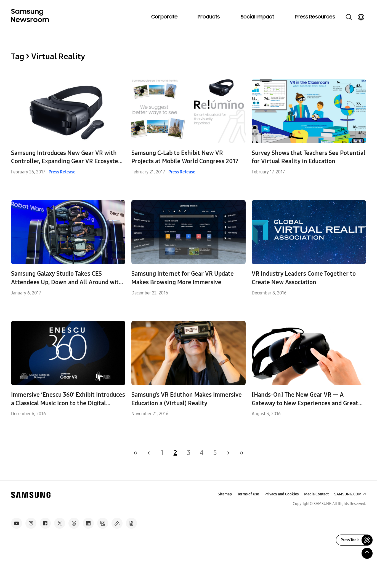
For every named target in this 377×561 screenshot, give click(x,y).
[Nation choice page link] (361, 17)
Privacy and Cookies (281, 494)
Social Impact (257, 17)
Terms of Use (248, 494)
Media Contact (316, 494)
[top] (367, 553)
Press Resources (315, 17)
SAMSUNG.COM (348, 494)
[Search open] (349, 17)
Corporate (164, 17)
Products (209, 17)
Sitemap (225, 494)
